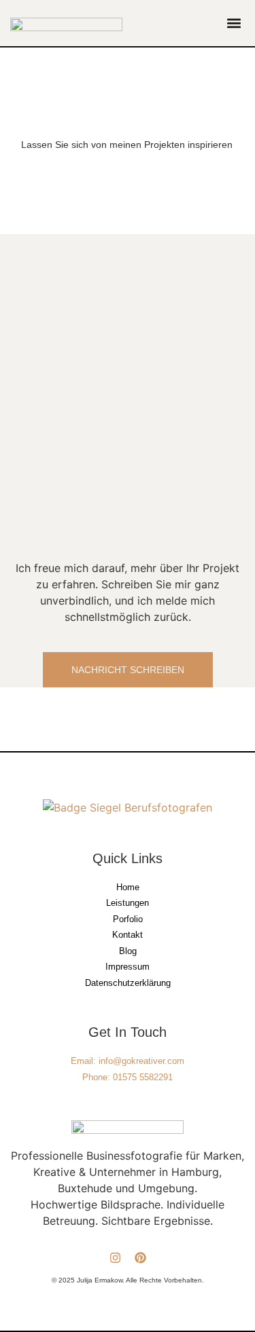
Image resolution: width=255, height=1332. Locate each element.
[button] (233, 23)
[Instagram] (115, 1257)
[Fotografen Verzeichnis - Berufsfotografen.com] (127, 807)
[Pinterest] (140, 1257)
